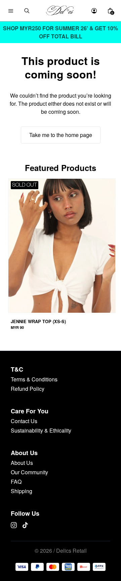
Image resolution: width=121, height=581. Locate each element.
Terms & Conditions (34, 379)
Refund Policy (27, 388)
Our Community (29, 472)
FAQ (16, 481)
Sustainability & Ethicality (41, 430)
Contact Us (24, 421)
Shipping (21, 491)
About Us (22, 463)
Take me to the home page (60, 135)
